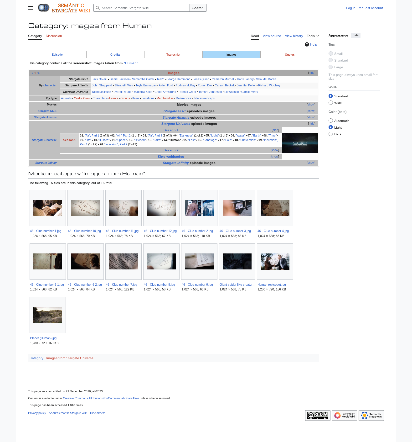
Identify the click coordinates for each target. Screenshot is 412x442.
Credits (115, 54)
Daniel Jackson (120, 79)
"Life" (88, 140)
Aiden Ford (166, 85)
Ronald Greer (187, 92)
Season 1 (171, 130)
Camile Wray (249, 92)
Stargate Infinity (46, 162)
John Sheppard (102, 85)
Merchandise (165, 98)
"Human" (131, 63)
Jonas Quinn (201, 79)
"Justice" (103, 140)
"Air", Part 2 (123, 135)
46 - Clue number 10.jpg (84, 231)
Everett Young (122, 92)
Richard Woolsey (269, 85)
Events (113, 98)
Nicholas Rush (101, 92)
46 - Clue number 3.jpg (235, 231)
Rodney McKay (185, 85)
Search (198, 8)
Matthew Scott (143, 92)
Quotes (290, 54)
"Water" (240, 135)
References (183, 98)
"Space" (121, 140)
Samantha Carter (143, 79)
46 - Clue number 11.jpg (122, 231)
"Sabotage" (210, 140)
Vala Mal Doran (266, 79)
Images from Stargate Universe (69, 358)
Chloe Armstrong (165, 92)
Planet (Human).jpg (43, 338)
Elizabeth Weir (123, 85)
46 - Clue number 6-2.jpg (85, 284)
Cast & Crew (82, 98)
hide (356, 35)
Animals (66, 98)
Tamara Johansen (210, 92)
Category (36, 358)
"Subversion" (247, 140)
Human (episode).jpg (272, 284)
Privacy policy (37, 413)
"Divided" (140, 140)
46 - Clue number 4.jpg (273, 231)
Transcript (173, 54)
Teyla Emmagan (146, 85)
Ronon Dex (205, 85)
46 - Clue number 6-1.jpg (47, 284)
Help (313, 44)
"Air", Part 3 (155, 135)
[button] (30, 8)
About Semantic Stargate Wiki (68, 413)
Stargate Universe (44, 140)
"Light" (214, 135)
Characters (100, 98)
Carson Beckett (225, 85)
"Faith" (157, 140)
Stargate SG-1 (47, 111)
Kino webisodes (171, 156)
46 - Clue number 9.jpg (197, 284)
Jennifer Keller (246, 85)
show (311, 104)
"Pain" (228, 140)
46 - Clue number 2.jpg (197, 231)
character (50, 85)
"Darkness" (186, 135)
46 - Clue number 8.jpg (159, 284)
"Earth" (256, 135)
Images (174, 73)
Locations (148, 98)
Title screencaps (204, 98)
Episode (57, 54)
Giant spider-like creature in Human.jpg (237, 284)
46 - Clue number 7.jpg (121, 284)
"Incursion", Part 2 (115, 144)
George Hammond (178, 79)
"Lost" (192, 140)
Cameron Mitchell (223, 79)
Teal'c (160, 79)
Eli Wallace (231, 92)
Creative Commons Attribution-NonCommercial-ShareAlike (101, 398)
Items (135, 98)
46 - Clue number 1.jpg (45, 231)
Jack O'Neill (99, 79)
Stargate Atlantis (45, 117)
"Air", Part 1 (92, 135)
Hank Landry (245, 79)
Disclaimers (97, 413)
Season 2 (171, 150)
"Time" (272, 135)
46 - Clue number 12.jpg (160, 231)
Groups (125, 98)
